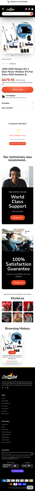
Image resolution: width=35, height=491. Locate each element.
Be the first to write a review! (17, 143)
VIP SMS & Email (6, 432)
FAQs (3, 427)
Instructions (5, 429)
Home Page (5, 401)
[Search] (31, 13)
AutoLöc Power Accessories (20, 487)
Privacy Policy (5, 440)
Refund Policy (5, 437)
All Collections (6, 403)
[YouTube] (7, 388)
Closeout (4, 411)
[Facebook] (2, 388)
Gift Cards (4, 406)
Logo (10, 9)
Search (4, 398)
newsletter (12, 457)
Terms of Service (6, 442)
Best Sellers (5, 408)
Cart (32, 9)
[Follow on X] (5, 388)
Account (29, 9)
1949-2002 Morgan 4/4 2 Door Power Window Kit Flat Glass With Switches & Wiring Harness (12, 347)
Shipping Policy (6, 434)
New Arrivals (5, 414)
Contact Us (17, 217)
